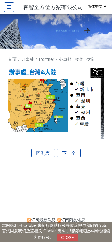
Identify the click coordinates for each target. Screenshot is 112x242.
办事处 (28, 59)
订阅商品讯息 (73, 220)
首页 (12, 59)
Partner (47, 59)
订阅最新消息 (43, 220)
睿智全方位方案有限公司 (53, 7)
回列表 (43, 153)
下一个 (69, 153)
